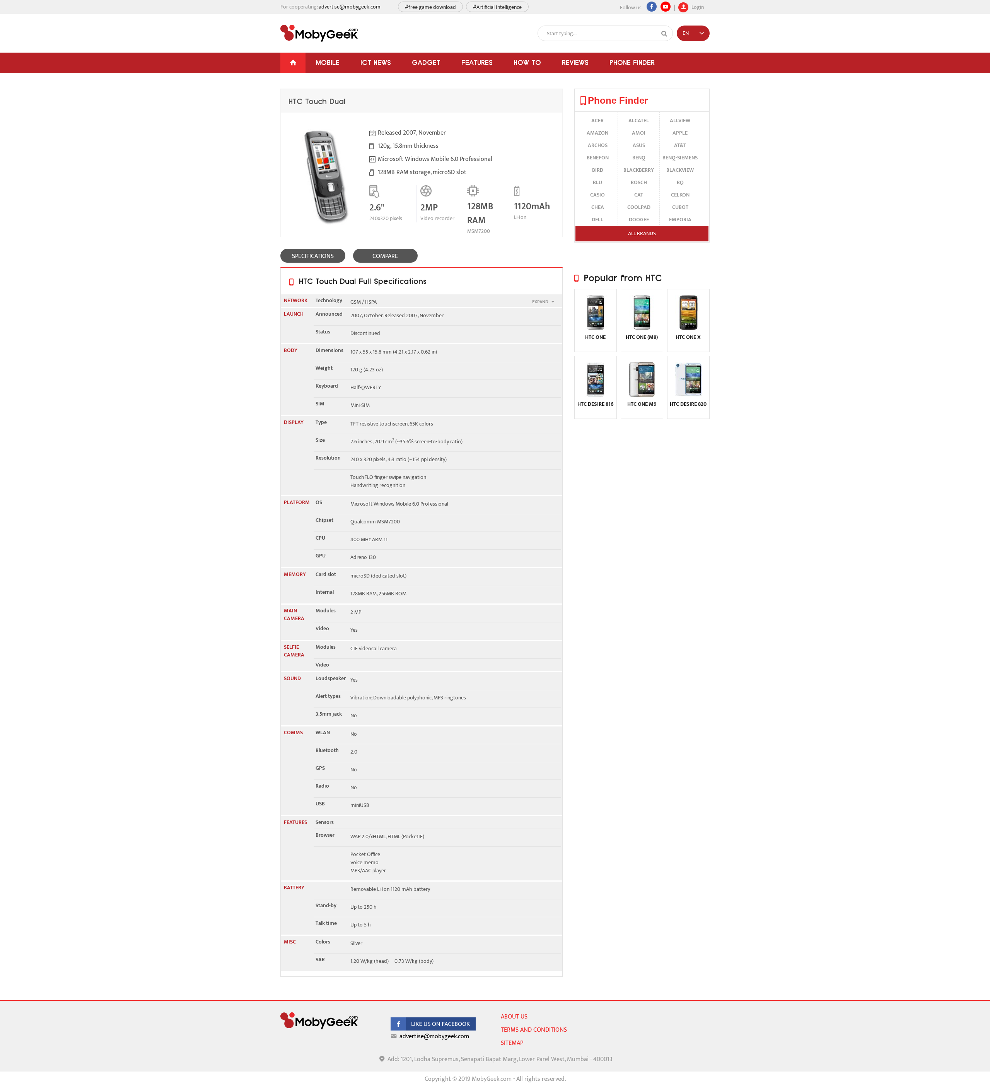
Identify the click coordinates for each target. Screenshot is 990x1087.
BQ (680, 182)
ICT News (375, 62)
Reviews (575, 62)
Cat (638, 194)
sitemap (512, 1043)
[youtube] (666, 7)
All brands (642, 233)
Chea (597, 207)
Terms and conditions (534, 1030)
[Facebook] (652, 7)
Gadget (426, 62)
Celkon (680, 194)
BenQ (638, 157)
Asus (639, 145)
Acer (597, 120)
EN (686, 33)
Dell (597, 219)
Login (697, 6)
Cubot (680, 207)
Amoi (638, 132)
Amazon (597, 132)
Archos (598, 145)
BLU (597, 182)
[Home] (293, 63)
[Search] (664, 33)
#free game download (430, 7)
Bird (597, 170)
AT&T (680, 145)
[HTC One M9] (642, 395)
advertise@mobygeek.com (350, 6)
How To (527, 62)
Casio (597, 194)
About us (514, 1017)
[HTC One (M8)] (642, 328)
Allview (680, 120)
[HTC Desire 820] (688, 395)
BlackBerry (638, 170)
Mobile (328, 62)
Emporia (680, 219)
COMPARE (385, 256)
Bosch (639, 182)
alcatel (638, 120)
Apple (680, 132)
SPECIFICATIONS (313, 256)
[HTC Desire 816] (595, 395)
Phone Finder (632, 62)
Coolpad (638, 207)
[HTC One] (595, 328)
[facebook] (433, 1028)
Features (477, 62)
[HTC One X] (688, 328)
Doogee (639, 219)
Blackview (680, 170)
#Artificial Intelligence (497, 7)
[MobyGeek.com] (319, 33)
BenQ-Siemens (680, 157)
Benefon (598, 157)
